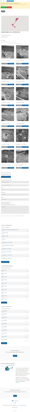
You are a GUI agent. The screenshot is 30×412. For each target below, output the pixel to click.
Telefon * (2, 197)
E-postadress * (3, 192)
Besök (15, 395)
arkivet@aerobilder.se (24, 405)
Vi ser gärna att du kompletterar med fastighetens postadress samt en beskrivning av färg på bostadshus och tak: (8, 203)
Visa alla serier (4, 302)
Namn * (2, 187)
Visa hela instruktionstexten (6, 176)
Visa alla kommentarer (5, 261)
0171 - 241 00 (17, 405)
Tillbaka (3, 11)
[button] (16, 21)
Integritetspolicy (18, 382)
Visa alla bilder (4, 343)
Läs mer (15, 355)
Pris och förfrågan (11, 63)
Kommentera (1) (5, 63)
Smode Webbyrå (15, 410)
